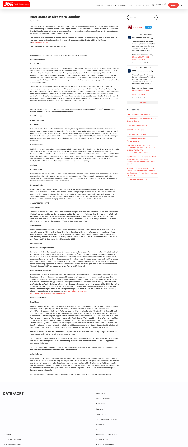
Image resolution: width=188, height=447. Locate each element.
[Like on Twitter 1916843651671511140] (142, 62)
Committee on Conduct (12, 439)
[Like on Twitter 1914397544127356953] (142, 98)
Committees (100, 404)
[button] (182, 5)
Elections (99, 409)
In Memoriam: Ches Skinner (137, 180)
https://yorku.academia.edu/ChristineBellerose (47, 293)
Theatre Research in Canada (106, 419)
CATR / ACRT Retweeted (145, 34)
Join (97, 430)
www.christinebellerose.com (75, 291)
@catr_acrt (136, 59)
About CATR (100, 393)
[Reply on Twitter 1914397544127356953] (133, 98)
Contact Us (100, 425)
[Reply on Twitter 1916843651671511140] (133, 62)
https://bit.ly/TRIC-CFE (140, 57)
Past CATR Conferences (105, 445)
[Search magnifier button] (155, 17)
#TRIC (143, 59)
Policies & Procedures (104, 414)
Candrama (7, 434)
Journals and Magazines (12, 445)
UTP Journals (137, 38)
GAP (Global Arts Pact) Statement (139, 114)
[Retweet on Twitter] (137, 34)
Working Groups (102, 439)
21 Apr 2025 (146, 71)
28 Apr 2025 (146, 38)
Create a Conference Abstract (107, 434)
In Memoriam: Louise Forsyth (137, 134)
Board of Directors (103, 398)
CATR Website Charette (135, 130)
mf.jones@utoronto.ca (40, 42)
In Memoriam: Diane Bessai (137, 125)
